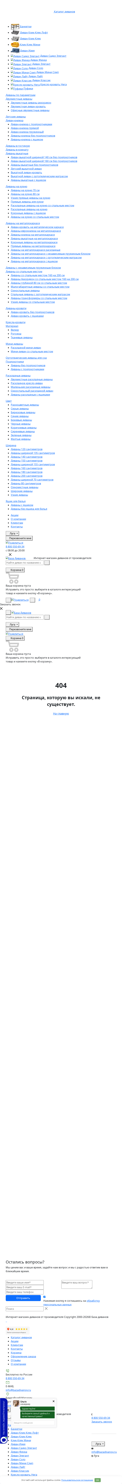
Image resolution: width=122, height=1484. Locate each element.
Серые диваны (20, 408)
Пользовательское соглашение (77, 1480)
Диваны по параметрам (20, 95)
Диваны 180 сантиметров (26, 472)
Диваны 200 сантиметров (26, 476)
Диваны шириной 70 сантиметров (32, 479)
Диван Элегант (41, 64)
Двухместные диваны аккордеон (31, 102)
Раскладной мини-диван (26, 347)
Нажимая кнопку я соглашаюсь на (71, 1302)
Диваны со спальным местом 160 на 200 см (38, 275)
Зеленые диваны (21, 435)
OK (97, 1480)
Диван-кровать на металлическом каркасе (37, 227)
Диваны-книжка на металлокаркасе (33, 234)
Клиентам (17, 523)
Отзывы (16, 1360)
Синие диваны (20, 416)
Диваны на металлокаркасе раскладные (35, 250)
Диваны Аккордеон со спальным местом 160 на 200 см (45, 279)
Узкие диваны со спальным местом (33, 302)
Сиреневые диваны (23, 431)
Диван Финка (38, 60)
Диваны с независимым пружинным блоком (33, 267)
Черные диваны (20, 424)
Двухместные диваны (19, 99)
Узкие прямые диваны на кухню (30, 198)
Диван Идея (27, 50)
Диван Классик (41, 80)
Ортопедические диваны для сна (26, 358)
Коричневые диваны (24, 427)
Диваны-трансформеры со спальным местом (39, 298)
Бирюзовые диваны (23, 412)
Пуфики (28, 88)
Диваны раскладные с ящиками (30, 394)
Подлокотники (15, 361)
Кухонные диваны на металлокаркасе (34, 242)
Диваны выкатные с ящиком (28, 180)
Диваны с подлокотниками (27, 369)
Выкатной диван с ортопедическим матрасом (39, 176)
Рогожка (16, 333)
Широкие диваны (22, 491)
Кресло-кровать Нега (53, 84)
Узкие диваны (19, 495)
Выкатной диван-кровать (26, 172)
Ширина (11, 445)
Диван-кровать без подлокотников (32, 312)
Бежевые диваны (21, 420)
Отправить (23, 1298)
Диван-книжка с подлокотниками (31, 124)
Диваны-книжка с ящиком (27, 139)
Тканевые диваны (22, 337)
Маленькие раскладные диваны (30, 387)
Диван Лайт (35, 76)
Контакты (17, 526)
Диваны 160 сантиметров (26, 468)
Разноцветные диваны (25, 405)
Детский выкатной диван (26, 168)
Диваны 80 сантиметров (26, 483)
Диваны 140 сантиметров (26, 457)
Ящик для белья (16, 501)
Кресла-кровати (15, 322)
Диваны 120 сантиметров (26, 449)
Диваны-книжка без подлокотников (33, 135)
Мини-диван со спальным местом (32, 351)
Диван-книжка (14, 120)
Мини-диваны (14, 344)
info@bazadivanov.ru (18, 1390)
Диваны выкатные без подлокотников (34, 165)
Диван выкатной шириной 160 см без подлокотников (44, 161)
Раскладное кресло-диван (27, 383)
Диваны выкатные (17, 153)
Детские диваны (16, 116)
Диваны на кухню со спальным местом (35, 217)
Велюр (15, 330)
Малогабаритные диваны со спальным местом (40, 286)
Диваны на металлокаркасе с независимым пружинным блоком (50, 253)
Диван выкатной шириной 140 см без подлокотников (44, 157)
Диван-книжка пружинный (27, 132)
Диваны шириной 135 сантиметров (33, 453)
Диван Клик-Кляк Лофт (33, 32)
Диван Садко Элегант (53, 56)
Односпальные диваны (25, 290)
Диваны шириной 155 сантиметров (33, 464)
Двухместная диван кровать (28, 106)
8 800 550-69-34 (15, 546)
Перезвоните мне (20, 538)
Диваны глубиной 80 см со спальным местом (39, 283)
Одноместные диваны (24, 487)
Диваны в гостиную (18, 146)
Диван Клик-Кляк (30, 38)
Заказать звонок (102, 1421)
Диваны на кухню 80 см (25, 194)
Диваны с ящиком (22, 505)
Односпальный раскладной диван (32, 391)
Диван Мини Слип (47, 72)
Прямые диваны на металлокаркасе (33, 246)
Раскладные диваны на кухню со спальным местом (42, 205)
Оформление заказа (23, 1356)
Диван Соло (35, 68)
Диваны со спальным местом (24, 271)
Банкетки (25, 26)
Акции (14, 515)
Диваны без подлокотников (28, 365)
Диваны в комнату (17, 149)
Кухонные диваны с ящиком (28, 213)
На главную (61, 713)
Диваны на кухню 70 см (25, 190)
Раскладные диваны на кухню (29, 209)
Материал (12, 326)
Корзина (16, 1352)
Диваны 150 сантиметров (26, 460)
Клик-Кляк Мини (29, 44)
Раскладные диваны (18, 375)
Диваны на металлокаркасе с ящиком (34, 261)
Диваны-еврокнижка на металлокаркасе (36, 231)
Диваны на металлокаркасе (23, 223)
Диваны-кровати (16, 308)
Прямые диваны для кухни (27, 201)
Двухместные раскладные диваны (32, 379)
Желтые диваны (20, 439)
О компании (18, 519)
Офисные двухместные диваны (30, 110)
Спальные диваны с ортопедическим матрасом (40, 294)
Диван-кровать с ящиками (27, 316)
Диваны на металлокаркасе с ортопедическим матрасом (46, 257)
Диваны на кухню (16, 186)
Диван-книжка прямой (25, 128)
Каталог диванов (21, 1337)
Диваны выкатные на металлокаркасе (34, 238)
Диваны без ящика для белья (29, 509)
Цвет (9, 401)
